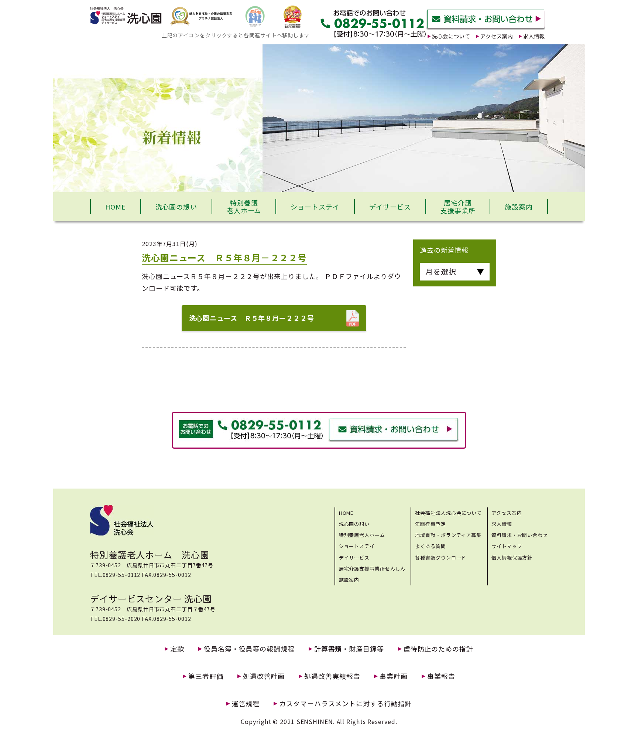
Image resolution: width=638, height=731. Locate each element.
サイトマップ (506, 546)
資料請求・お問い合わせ (519, 534)
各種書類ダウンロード (440, 557)
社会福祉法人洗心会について (448, 512)
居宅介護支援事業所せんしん (372, 568)
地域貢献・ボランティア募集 (448, 534)
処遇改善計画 (264, 676)
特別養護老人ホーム (244, 206)
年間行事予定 (430, 523)
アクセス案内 (506, 512)
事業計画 (394, 676)
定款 (177, 648)
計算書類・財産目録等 (349, 648)
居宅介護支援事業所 (458, 206)
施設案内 (519, 206)
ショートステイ (315, 206)
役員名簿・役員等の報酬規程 (249, 648)
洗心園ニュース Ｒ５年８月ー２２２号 (251, 318)
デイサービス (390, 206)
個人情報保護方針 (511, 557)
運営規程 (246, 703)
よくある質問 (430, 546)
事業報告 (441, 676)
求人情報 (501, 523)
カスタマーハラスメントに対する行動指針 (345, 703)
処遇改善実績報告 (332, 676)
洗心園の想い (176, 206)
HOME (115, 206)
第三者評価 (205, 676)
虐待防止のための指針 (438, 648)
